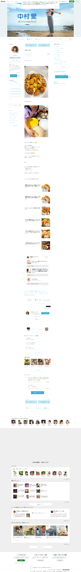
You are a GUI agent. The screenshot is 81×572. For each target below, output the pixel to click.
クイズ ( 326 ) (11, 122)
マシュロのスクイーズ (58, 52)
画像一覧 (30, 39)
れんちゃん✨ (30, 381)
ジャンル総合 (25, 468)
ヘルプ (68, 571)
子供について (29, 55)
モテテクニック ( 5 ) (13, 120)
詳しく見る (40, 560)
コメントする (38, 392)
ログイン (77, 1)
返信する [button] (48, 381)
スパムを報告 (33, 571)
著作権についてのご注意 (60, 83)
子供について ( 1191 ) (13, 113)
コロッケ (27, 50)
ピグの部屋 (18, 61)
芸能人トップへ (40, 504)
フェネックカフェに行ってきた (60, 61)
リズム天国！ (56, 46)
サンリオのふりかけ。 (58, 59)
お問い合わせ (39, 571)
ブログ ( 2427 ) (12, 114)
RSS (56, 81)
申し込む (59, 560)
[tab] (14, 468)
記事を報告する (48, 308)
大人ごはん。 (44, 45)
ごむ (31, 45)
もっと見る (37, 352)
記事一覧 (22, 39)
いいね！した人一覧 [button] (41, 303)
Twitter (38, 319)
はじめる (21, 560)
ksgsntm (29, 388)
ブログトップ (13, 39)
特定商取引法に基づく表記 (61, 571)
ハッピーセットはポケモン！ (59, 48)
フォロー (45, 313)
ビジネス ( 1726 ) (12, 118)
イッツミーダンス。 (58, 56)
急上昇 (20, 468)
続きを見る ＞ (18, 72)
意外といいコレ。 (57, 58)
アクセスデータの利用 (51, 571)
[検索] (70, 39)
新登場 (17, 468)
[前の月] (12, 82)
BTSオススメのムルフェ (58, 63)
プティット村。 (57, 50)
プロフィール (12, 61)
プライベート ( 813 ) (13, 116)
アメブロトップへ (40, 546)
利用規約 (44, 571)
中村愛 (15, 55)
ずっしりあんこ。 (57, 54)
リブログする (47, 300)
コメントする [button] (39, 300)
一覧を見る (63, 66)
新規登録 (71, 1)
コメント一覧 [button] (48, 303)
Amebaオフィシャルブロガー (15, 57)
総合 (14, 468)
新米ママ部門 (15, 60)
